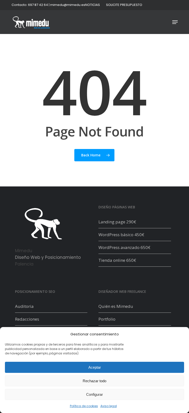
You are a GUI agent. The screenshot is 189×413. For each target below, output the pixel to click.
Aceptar (94, 367)
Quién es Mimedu (115, 306)
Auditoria (24, 306)
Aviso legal (108, 406)
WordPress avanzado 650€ (124, 247)
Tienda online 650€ (117, 260)
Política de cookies (84, 406)
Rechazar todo (94, 381)
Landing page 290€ (117, 222)
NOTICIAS (92, 4)
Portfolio (106, 319)
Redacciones (27, 319)
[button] (175, 22)
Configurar (94, 394)
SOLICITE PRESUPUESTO (124, 4)
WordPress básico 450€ (121, 234)
